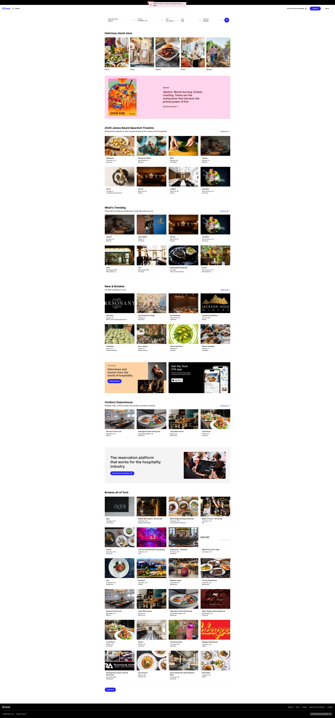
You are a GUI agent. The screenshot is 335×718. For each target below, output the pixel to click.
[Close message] (184, 4)
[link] (120, 150)
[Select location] (162, 20)
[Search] (226, 20)
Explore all (224, 131)
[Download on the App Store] (183, 380)
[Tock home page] (6, 8)
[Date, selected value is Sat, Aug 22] (177, 20)
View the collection (170, 106)
